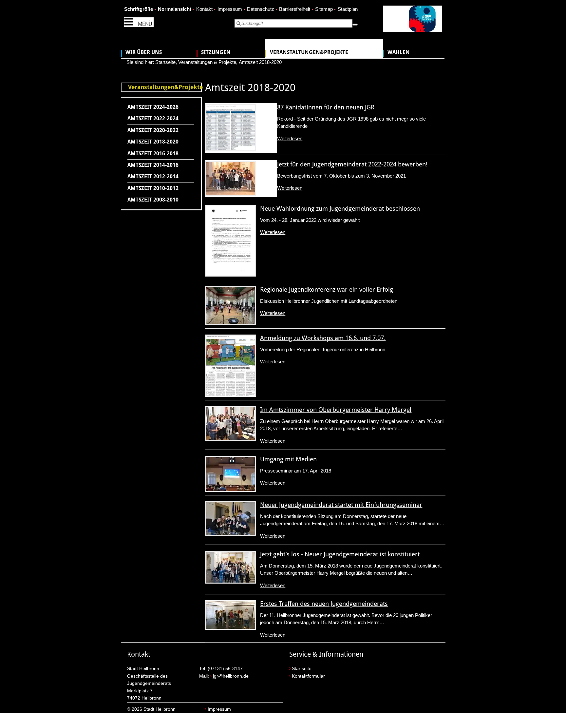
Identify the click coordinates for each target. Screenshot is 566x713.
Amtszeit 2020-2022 (153, 130)
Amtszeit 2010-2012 (153, 188)
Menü (145, 23)
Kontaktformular (308, 676)
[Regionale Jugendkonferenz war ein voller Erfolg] (230, 305)
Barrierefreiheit (294, 9)
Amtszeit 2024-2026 (153, 107)
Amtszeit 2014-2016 (153, 165)
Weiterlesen (289, 138)
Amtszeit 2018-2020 (260, 62)
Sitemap (324, 9)
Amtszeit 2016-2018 (153, 153)
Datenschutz (260, 9)
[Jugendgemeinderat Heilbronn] (412, 20)
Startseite (165, 62)
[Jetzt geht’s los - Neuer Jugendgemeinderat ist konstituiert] (230, 567)
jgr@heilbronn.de (231, 676)
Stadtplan (348, 9)
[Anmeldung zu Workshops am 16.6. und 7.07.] (230, 366)
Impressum (229, 9)
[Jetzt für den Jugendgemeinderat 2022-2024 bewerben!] (230, 178)
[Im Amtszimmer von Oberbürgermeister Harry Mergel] (230, 423)
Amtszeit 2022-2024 (153, 118)
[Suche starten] (355, 25)
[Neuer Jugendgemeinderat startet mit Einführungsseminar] (230, 518)
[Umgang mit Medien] (230, 474)
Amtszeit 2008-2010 (153, 200)
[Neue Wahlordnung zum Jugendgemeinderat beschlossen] (230, 241)
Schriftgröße (138, 9)
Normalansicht (174, 9)
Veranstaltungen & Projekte (207, 62)
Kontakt (204, 9)
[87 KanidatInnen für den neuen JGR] (230, 127)
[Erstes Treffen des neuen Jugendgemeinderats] (230, 615)
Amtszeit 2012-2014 (153, 176)
